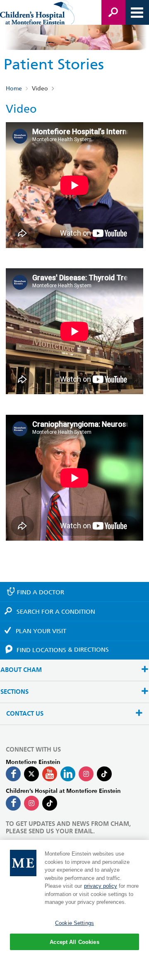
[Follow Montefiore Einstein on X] (31, 773)
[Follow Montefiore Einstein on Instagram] (86, 773)
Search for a (56, 611)
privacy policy (100, 886)
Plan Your (41, 631)
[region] (74, 900)
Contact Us (24, 714)
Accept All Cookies (74, 942)
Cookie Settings (74, 923)
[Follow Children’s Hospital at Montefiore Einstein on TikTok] (49, 803)
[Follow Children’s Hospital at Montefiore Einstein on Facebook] (13, 803)
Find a (40, 592)
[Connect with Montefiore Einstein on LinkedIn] (67, 773)
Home (14, 88)
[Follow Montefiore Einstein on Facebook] (13, 773)
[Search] (113, 12)
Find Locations (63, 649)
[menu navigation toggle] (137, 12)
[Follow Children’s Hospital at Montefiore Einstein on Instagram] (31, 803)
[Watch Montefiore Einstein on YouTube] (49, 773)
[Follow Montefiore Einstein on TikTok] (104, 773)
